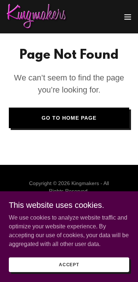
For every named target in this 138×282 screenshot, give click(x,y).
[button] (127, 17)
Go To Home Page (69, 118)
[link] (37, 16)
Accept (69, 264)
